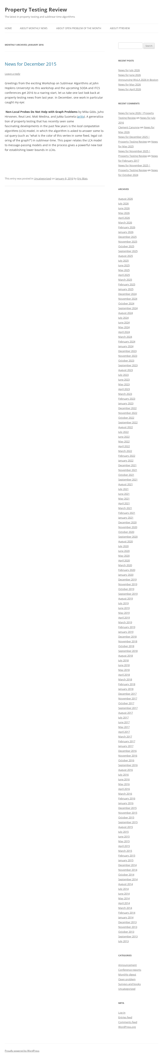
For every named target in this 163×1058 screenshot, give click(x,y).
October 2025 (126, 246)
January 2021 (125, 517)
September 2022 (128, 422)
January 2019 (125, 632)
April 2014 (124, 903)
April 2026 (124, 218)
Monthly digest (127, 974)
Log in (121, 1012)
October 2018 (126, 646)
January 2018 (125, 689)
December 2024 (127, 294)
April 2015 (124, 846)
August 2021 (125, 484)
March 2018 (125, 679)
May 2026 (124, 213)
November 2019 (127, 584)
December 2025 (127, 237)
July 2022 (123, 432)
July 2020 (123, 546)
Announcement (127, 965)
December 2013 (127, 922)
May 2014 (124, 898)
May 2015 (124, 841)
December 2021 (127, 465)
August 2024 (125, 313)
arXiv (81, 116)
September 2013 (128, 936)
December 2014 (127, 865)
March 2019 (125, 622)
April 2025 (124, 275)
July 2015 (123, 832)
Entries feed (125, 1017)
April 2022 (124, 446)
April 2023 (124, 389)
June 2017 (124, 722)
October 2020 (126, 532)
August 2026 (125, 198)
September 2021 (128, 479)
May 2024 (124, 327)
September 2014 (128, 879)
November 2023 (127, 356)
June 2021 (124, 494)
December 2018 (127, 636)
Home (8, 28)
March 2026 (125, 222)
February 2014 (126, 912)
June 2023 (124, 379)
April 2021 (124, 503)
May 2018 (124, 670)
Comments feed (127, 1022)
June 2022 (124, 436)
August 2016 (125, 770)
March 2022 (125, 451)
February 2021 (126, 513)
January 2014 (125, 917)
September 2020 (128, 536)
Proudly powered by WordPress (22, 1050)
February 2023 (126, 398)
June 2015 (124, 836)
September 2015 (128, 822)
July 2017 (123, 717)
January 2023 (125, 403)
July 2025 (123, 260)
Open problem (127, 979)
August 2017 (125, 713)
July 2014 (123, 889)
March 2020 (125, 565)
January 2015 (125, 860)
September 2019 (128, 594)
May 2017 (124, 727)
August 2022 (125, 427)
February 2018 (126, 684)
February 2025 (126, 284)
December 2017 (127, 693)
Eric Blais (82, 178)
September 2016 (128, 765)
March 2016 (125, 793)
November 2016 (127, 755)
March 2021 (125, 508)
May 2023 (124, 384)
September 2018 (128, 651)
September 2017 (128, 708)
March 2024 (125, 337)
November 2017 (127, 698)
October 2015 (126, 817)
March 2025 (125, 279)
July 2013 (123, 941)
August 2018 (125, 655)
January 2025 (125, 289)
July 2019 (123, 603)
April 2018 (124, 674)
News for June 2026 (129, 75)
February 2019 (126, 627)
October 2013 (126, 931)
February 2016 (126, 798)
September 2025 (128, 251)
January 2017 (125, 746)
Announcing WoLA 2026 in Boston (138, 80)
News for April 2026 (129, 89)
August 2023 (125, 370)
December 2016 (127, 751)
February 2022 (126, 456)
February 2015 (126, 855)
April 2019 (124, 617)
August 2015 (125, 827)
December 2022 (127, 408)
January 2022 (125, 460)
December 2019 (127, 579)
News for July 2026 (129, 70)
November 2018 (127, 641)
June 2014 (124, 893)
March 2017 (125, 736)
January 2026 (125, 232)
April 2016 (124, 789)
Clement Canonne (129, 127)
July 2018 (123, 660)
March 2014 (125, 908)
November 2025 (127, 241)
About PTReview (120, 28)
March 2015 (125, 851)
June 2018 (124, 665)
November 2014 (127, 870)
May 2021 (124, 498)
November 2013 (127, 927)
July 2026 (123, 203)
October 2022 (126, 417)
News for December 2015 (30, 64)
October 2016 (126, 760)
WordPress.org (127, 1027)
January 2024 (125, 346)
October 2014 (126, 874)
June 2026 (124, 208)
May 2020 (124, 555)
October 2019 (126, 589)
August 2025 (125, 256)
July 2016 (123, 774)
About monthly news (34, 28)
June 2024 (124, 322)
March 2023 (125, 394)
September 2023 (128, 365)
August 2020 (125, 541)
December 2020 (127, 522)
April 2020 (124, 560)
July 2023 (123, 375)
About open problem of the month (78, 28)
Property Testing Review (36, 9)
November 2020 (127, 527)
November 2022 (127, 413)
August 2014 (125, 884)
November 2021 (127, 470)
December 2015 (127, 808)
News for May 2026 (129, 84)
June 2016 (124, 779)
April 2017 (124, 732)
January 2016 (125, 803)
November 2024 (127, 298)
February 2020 (126, 570)
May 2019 (124, 613)
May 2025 (124, 270)
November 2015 (127, 812)
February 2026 (126, 227)
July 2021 (123, 489)
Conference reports (129, 970)
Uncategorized (42, 178)
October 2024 (126, 303)
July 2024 (123, 317)
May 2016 (124, 784)
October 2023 (126, 360)
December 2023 (127, 351)
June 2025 (124, 265)
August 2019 (125, 598)
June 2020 (124, 551)
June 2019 (124, 608)
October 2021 (126, 475)
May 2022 (124, 441)
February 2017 (126, 741)
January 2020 (125, 574)
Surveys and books (129, 984)
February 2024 (126, 341)
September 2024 (128, 308)
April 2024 (124, 332)
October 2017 (126, 703)
